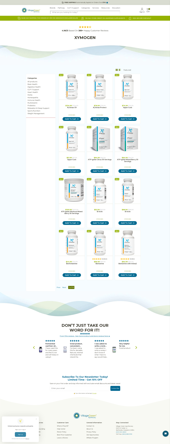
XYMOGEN (71, 115)
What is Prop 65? (63, 426)
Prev (58, 287)
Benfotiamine (71, 264)
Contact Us (90, 426)
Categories (85, 8)
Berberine (100, 264)
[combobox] (85, 12)
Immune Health (34, 100)
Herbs (30, 95)
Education (116, 8)
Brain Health (32, 84)
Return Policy (61, 432)
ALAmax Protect (99, 107)
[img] (85, 333)
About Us (89, 429)
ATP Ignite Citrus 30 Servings (100, 160)
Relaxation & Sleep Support (38, 108)
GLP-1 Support (73, 8)
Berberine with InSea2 (128, 264)
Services (95, 8)
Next (64, 287)
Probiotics (31, 105)
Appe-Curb (127, 107)
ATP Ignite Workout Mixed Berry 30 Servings (71, 212)
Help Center (61, 429)
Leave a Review (62, 438)
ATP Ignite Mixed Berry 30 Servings (127, 160)
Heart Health (33, 92)
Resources (105, 8)
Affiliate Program (92, 438)
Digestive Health (34, 87)
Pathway (61, 8)
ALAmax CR (72, 107)
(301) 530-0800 (121, 432)
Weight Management (36, 113)
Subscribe (115, 388)
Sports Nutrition (34, 111)
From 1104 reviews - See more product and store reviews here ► (85, 336)
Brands (52, 8)
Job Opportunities (92, 435)
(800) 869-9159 (127, 434)
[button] (34, 347)
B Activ (100, 212)
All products (32, 82)
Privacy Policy (91, 432)
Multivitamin (32, 103)
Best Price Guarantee (64, 435)
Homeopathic (33, 98)
